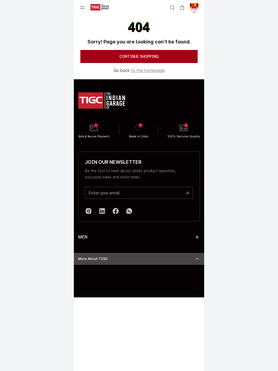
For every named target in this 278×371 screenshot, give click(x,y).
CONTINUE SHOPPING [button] (139, 56)
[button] (197, 237)
